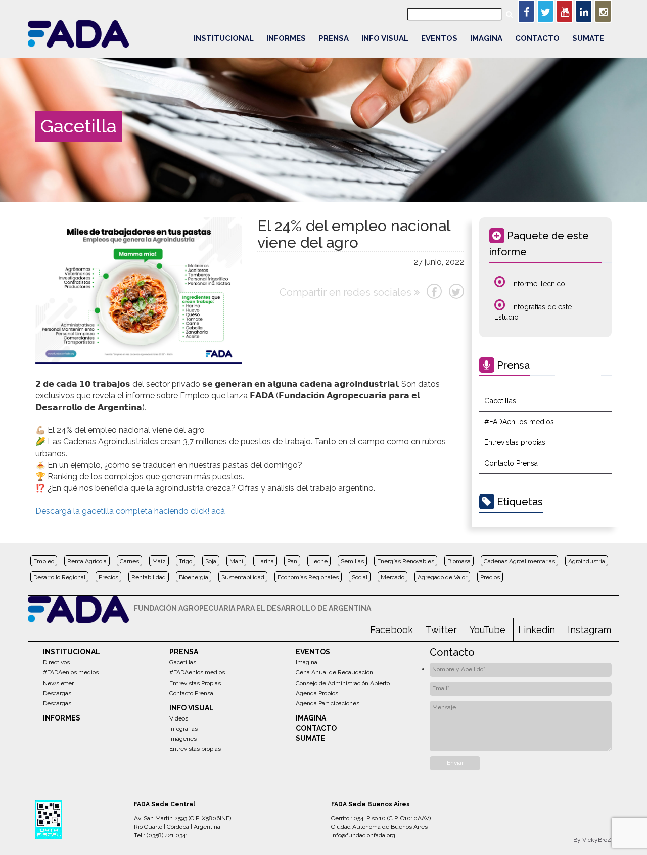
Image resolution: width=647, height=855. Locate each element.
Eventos (439, 38)
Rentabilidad (148, 577)
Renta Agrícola (87, 561)
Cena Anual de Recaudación (334, 672)
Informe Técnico (537, 284)
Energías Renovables (405, 561)
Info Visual (384, 38)
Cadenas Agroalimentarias (519, 561)
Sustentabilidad (242, 577)
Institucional (224, 38)
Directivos (56, 662)
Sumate (588, 38)
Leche (319, 561)
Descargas (57, 693)
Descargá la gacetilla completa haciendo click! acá (130, 511)
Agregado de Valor (442, 577)
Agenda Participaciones (327, 703)
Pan (292, 561)
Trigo (185, 561)
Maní (236, 561)
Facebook (391, 629)
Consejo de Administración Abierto (343, 683)
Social (359, 577)
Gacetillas (500, 401)
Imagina (486, 38)
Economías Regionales (308, 577)
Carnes (129, 561)
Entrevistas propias (514, 442)
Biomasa (459, 561)
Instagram (589, 629)
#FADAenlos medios (71, 672)
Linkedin (536, 629)
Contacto (537, 38)
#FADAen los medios (519, 422)
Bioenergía (193, 577)
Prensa (333, 38)
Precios (108, 577)
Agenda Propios (317, 693)
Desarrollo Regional (59, 577)
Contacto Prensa (511, 463)
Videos (178, 718)
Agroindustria (586, 561)
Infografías (183, 728)
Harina (265, 561)
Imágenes (183, 738)
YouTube (487, 629)
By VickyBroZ (592, 839)
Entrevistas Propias (195, 683)
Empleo (43, 561)
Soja (210, 561)
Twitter (441, 629)
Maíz (159, 561)
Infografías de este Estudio (533, 312)
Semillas (352, 561)
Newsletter (58, 683)
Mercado (392, 577)
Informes (286, 38)
